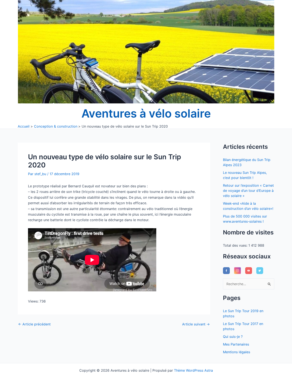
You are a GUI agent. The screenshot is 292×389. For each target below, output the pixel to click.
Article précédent (34, 324)
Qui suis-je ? (233, 336)
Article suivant (196, 324)
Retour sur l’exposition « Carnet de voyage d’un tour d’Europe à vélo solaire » (248, 190)
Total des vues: (235, 245)
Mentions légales (236, 352)
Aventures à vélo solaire (146, 113)
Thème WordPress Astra (193, 370)
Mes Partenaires (236, 344)
